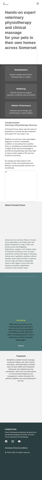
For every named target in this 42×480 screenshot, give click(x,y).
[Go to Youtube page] (19, 441)
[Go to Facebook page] (6, 441)
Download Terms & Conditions (16, 448)
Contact (8, 429)
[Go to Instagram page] (13, 441)
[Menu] (38, 3)
